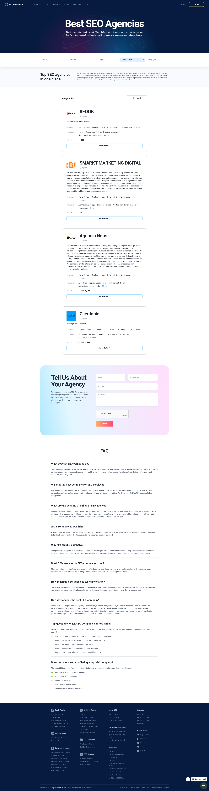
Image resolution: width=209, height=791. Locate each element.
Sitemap (166, 788)
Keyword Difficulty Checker (60, 761)
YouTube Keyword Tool (59, 767)
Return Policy (145, 788)
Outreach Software (57, 741)
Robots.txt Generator (87, 723)
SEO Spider (83, 714)
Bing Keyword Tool (57, 770)
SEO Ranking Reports (87, 758)
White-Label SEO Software (89, 761)
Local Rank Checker (57, 714)
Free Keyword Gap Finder (117, 769)
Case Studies (113, 757)
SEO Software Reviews (116, 754)
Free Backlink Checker (87, 744)
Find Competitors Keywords (60, 752)
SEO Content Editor (86, 717)
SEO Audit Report (86, 764)
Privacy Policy (123, 788)
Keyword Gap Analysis (58, 764)
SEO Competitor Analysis (117, 740)
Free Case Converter (115, 772)
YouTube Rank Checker (59, 720)
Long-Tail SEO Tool (57, 755)
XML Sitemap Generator (88, 720)
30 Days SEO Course (115, 720)
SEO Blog (112, 751)
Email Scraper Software (59, 738)
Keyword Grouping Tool (59, 758)
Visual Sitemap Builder (87, 732)
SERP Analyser (56, 717)
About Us (140, 714)
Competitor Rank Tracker (59, 723)
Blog (88, 4)
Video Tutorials (114, 717)
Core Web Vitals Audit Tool (89, 726)
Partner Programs (143, 720)
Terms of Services (156, 788)
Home (36, 4)
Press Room (141, 723)
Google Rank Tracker (58, 726)
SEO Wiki (112, 760)
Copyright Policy (134, 788)
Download (196, 4)
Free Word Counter (115, 775)
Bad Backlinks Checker (87, 747)
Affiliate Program (143, 717)
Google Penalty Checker (117, 732)
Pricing (66, 4)
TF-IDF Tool (84, 729)
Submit (104, 424)
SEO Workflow (113, 714)
